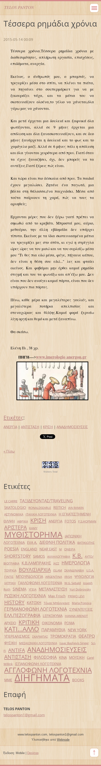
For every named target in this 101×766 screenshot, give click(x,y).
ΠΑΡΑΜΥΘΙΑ (53, 630)
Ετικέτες (13, 417)
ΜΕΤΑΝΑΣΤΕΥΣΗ (53, 589)
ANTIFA (16, 650)
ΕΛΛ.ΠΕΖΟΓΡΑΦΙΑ (22, 615)
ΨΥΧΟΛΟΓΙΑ (84, 576)
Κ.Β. (77, 555)
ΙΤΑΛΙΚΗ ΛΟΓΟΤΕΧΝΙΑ (41, 514)
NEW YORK (77, 630)
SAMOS (39, 556)
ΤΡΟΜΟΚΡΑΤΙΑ (63, 636)
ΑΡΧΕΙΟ (10, 623)
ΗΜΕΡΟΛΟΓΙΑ (76, 563)
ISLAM (57, 570)
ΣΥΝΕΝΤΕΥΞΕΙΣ (81, 609)
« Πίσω (9, 451)
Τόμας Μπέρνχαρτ (57, 603)
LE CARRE (10, 501)
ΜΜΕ (8, 680)
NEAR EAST (48, 549)
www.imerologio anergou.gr (61, 357)
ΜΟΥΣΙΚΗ (77, 657)
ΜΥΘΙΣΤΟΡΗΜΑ (33, 534)
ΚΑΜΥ (33, 528)
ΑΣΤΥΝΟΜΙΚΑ (13, 514)
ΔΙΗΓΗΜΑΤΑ (42, 677)
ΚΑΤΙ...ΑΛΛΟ (21, 629)
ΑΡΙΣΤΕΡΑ (15, 527)
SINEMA (19, 589)
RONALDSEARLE (39, 508)
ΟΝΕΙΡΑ (69, 549)
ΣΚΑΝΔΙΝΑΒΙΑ (74, 570)
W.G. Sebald (72, 583)
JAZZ (56, 563)
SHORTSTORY (17, 556)
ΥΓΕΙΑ (32, 589)
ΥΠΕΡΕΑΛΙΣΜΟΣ (17, 636)
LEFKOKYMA (52, 615)
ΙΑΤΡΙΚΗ (10, 583)
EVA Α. (32, 542)
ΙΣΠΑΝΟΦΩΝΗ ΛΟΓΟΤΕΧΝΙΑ (38, 663)
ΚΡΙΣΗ (48, 426)
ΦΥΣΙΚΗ (10, 642)
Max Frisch (57, 596)
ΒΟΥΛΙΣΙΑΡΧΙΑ (35, 569)
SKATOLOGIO (15, 507)
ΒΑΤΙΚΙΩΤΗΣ (85, 543)
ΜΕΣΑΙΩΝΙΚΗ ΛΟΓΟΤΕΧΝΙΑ (38, 643)
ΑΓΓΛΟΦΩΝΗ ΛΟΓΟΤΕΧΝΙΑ (48, 670)
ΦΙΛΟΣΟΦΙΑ (45, 657)
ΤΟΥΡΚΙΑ (10, 570)
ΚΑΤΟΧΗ (34, 602)
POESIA (11, 549)
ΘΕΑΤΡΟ (86, 636)
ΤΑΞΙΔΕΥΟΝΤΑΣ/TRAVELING (46, 500)
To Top (94, 752)
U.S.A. (90, 570)
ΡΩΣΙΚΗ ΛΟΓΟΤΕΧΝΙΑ (25, 595)
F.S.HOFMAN (87, 521)
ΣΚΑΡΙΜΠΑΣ (40, 637)
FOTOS (70, 521)
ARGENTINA (53, 577)
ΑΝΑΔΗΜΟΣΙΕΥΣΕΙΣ (72, 426)
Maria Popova (81, 603)
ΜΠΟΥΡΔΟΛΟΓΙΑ (29, 576)
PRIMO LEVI (76, 596)
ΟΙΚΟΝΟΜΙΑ (52, 623)
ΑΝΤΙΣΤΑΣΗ (30, 426)
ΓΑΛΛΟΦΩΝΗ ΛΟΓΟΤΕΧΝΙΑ (40, 582)
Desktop (33, 753)
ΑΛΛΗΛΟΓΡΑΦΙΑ (58, 556)
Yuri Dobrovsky (80, 589)
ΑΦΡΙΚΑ (22, 521)
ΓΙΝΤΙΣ (8, 577)
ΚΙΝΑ (63, 657)
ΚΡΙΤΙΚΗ (29, 622)
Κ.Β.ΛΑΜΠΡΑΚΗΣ (36, 563)
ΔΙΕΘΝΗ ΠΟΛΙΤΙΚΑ (57, 542)
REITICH (59, 507)
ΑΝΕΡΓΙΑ (10, 426)
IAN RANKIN (76, 508)
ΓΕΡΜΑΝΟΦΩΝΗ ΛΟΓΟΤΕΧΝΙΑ (35, 609)
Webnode (63, 739)
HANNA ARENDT (76, 616)
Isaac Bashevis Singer (74, 643)
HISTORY (14, 602)
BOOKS (78, 680)
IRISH (68, 577)
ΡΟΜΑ (69, 623)
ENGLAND (29, 549)
